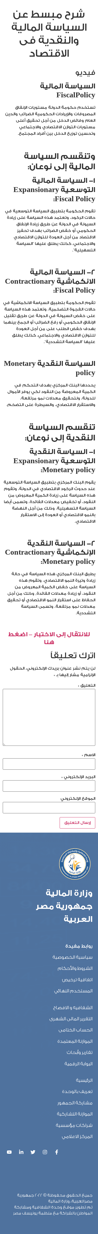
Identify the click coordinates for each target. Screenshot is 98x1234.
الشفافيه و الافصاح (73, 1007)
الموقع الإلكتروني (77, 799)
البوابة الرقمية (79, 1063)
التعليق (86, 685)
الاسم (88, 755)
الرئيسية (84, 1080)
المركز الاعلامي (77, 1136)
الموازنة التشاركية (75, 1114)
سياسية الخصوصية (73, 957)
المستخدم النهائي (73, 990)
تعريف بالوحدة (77, 1091)
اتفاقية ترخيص (77, 979)
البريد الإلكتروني (78, 777)
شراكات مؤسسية (74, 1125)
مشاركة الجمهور (75, 1102)
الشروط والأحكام (75, 968)
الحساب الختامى (76, 1029)
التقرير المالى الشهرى (71, 1018)
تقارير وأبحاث (80, 1052)
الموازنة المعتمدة (75, 1041)
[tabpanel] (49, 357)
